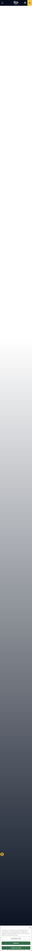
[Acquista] (29, 3)
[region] (16, 938)
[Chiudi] (30, 928)
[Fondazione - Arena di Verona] (16, 3)
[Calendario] (25, 3)
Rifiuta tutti (16, 943)
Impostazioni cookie (16, 938)
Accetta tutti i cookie (16, 948)
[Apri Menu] (2, 3)
